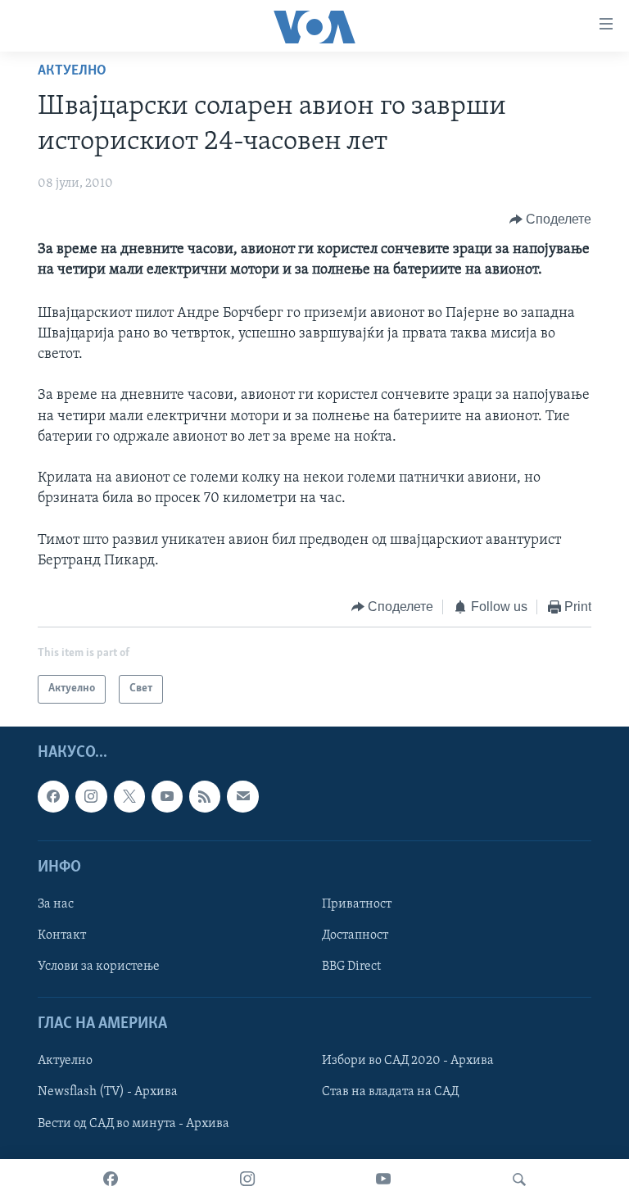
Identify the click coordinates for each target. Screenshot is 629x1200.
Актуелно (72, 71)
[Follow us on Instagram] (90, 796)
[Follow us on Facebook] (53, 796)
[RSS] (204, 796)
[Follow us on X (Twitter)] (129, 796)
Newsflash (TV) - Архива (108, 1091)
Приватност (356, 904)
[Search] (519, 1179)
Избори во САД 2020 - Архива (408, 1060)
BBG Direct (351, 966)
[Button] (550, 219)
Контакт (62, 935)
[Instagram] (247, 1179)
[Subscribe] (242, 796)
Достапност (355, 935)
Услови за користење (99, 966)
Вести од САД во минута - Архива (133, 1123)
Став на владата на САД (390, 1091)
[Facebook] (110, 1179)
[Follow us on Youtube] (167, 796)
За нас (56, 904)
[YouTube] (383, 1179)
